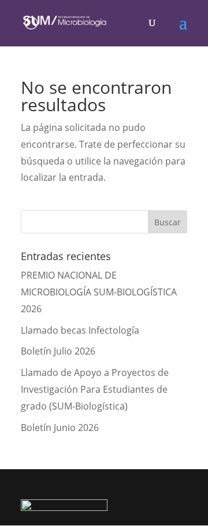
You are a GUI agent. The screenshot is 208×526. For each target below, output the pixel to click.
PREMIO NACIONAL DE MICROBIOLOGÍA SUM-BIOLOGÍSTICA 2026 (99, 292)
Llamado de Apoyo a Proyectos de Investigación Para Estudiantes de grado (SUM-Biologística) (95, 389)
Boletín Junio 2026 (60, 427)
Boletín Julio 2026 (58, 351)
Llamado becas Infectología (80, 330)
